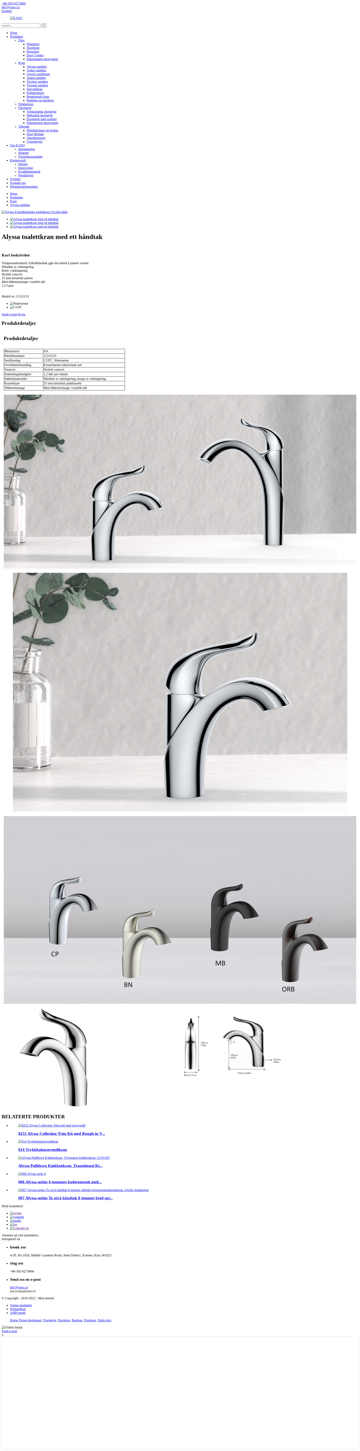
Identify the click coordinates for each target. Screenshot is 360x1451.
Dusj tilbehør (35, 134)
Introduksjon (26, 149)
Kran (21, 63)
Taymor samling (37, 81)
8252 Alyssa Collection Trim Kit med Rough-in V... (61, 1133)
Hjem (13, 33)
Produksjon (25, 175)
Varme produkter (21, 1305)
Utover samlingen (38, 74)
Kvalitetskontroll (29, 171)
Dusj (21, 40)
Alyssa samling (37, 66)
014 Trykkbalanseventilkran (42, 1149)
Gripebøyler (34, 141)
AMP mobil (17, 1313)
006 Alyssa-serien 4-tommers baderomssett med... (60, 1182)
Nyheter (15, 179)
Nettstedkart (18, 1309)
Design (23, 164)
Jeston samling (36, 78)
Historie (23, 153)
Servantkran (34, 89)
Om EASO (17, 145)
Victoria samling (37, 85)
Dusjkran (64, 1320)
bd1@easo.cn (19, 1287)
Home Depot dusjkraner (25, 1320)
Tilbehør (23, 126)
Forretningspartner (30, 156)
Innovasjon (25, 168)
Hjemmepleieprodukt (24, 186)
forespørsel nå (11, 1239)
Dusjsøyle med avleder (42, 119)
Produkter (16, 36)
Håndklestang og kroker (42, 130)
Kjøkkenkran (35, 93)
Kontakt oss (18, 183)
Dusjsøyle (24, 108)
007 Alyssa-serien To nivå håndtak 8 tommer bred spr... (65, 1198)
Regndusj (33, 51)
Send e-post (9, 1331)
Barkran (77, 1320)
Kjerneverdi (18, 160)
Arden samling (36, 70)
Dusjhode (33, 48)
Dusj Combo (35, 55)
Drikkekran (25, 104)
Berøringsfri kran (38, 96)
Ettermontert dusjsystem (42, 59)
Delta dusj (104, 1320)
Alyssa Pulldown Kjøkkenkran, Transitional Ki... (60, 1165)
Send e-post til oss (13, 314)
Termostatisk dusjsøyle (41, 111)
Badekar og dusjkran (40, 100)
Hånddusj (33, 44)
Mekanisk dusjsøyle (40, 115)
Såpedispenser (36, 138)
